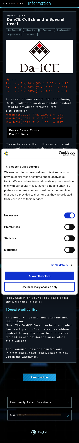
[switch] (69, 227)
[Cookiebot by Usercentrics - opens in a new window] (59, 153)
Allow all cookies (39, 276)
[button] (39, 432)
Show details (59, 264)
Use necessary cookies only (39, 286)
